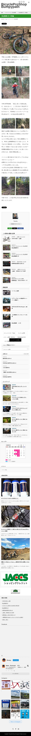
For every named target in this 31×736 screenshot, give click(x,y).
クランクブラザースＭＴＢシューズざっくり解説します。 (19, 409)
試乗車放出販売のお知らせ (18, 263)
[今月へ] (21, 445)
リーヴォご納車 (15, 291)
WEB (10, 228)
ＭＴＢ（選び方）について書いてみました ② (19, 420)
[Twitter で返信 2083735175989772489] (6, 670)
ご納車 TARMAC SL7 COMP (19, 271)
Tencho (16, 221)
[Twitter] (13, 728)
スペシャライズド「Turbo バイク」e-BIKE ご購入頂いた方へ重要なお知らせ (9, 334)
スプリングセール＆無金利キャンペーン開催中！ (19, 299)
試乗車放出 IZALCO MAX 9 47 (19, 280)
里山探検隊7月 (15, 247)
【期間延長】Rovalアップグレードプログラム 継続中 (12, 617)
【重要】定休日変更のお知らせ (9, 372)
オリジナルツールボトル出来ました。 (10, 498)
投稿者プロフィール (15, 224)
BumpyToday (19, 261)
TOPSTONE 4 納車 (16, 238)
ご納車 (18, 236)
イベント (13, 246)
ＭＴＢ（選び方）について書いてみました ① (19, 431)
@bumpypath (13, 665)
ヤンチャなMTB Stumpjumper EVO (22, 334)
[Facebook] (15, 728)
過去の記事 (26, 353)
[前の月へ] (18, 445)
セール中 (24, 261)
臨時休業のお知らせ (7, 358)
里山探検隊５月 (15, 256)
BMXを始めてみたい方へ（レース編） (19, 387)
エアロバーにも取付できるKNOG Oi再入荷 (10, 605)
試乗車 (22, 278)
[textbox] (15, 349)
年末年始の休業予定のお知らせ (9, 363)
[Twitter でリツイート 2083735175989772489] (9, 670)
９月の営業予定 (6, 367)
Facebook (20, 228)
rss (19, 2)
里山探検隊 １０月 (16, 323)
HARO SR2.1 (5, 619)
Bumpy (7, 665)
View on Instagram (15, 721)
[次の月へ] (24, 445)
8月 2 (18, 665)
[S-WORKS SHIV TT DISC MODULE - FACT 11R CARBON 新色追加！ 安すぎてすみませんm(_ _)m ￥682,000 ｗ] (15, 684)
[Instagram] (18, 728)
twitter (21, 2)
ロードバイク (22, 236)
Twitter (14, 228)
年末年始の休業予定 (7, 376)
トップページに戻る (15, 339)
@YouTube (10, 668)
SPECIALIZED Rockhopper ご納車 (19, 307)
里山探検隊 (16, 19)
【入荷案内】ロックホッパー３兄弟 (19, 315)
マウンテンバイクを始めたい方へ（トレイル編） (19, 398)
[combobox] (15, 349)
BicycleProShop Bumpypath (14, 5)
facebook (24, 2)
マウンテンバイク (10, 19)
